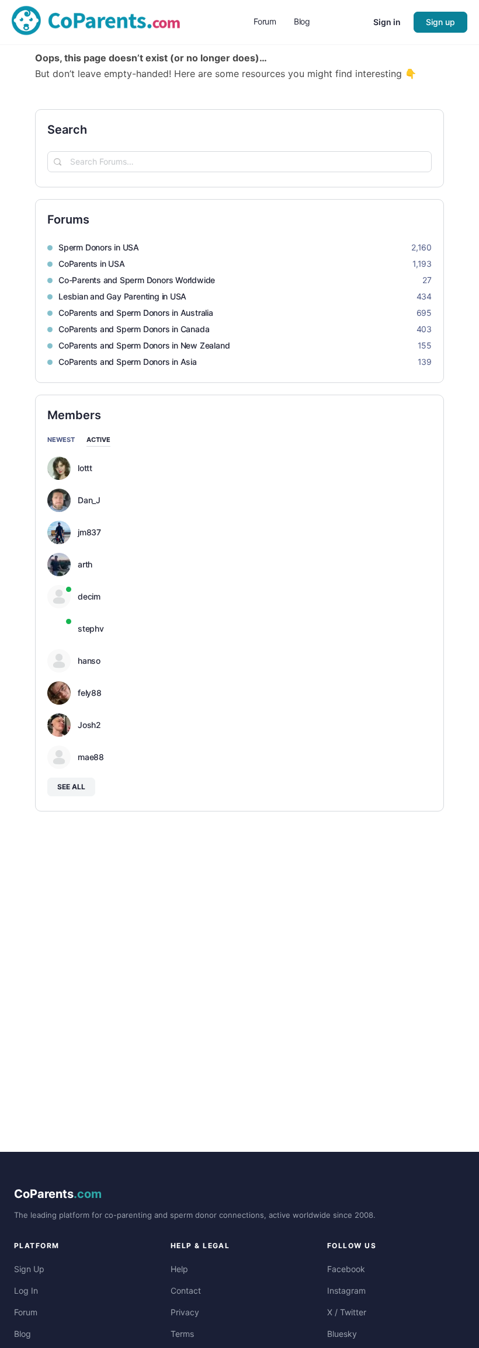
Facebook (346, 1269)
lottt (85, 468)
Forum (25, 1312)
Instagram (346, 1290)
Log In (26, 1290)
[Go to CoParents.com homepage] (96, 21)
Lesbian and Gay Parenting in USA (122, 296)
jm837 (89, 532)
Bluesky (342, 1334)
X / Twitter (346, 1312)
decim (89, 596)
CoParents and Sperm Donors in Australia (135, 313)
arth (85, 564)
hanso (89, 661)
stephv (91, 628)
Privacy (185, 1312)
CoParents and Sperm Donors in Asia (127, 362)
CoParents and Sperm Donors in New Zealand (144, 345)
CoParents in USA (91, 264)
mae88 (91, 757)
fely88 (90, 693)
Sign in (387, 22)
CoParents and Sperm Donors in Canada (133, 329)
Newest (61, 440)
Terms (182, 1334)
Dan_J (89, 500)
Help (179, 1269)
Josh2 (89, 725)
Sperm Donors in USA (98, 247)
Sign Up (29, 1269)
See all (71, 786)
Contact (186, 1290)
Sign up (440, 22)
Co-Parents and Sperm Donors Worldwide (136, 280)
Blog (22, 1334)
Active (98, 440)
